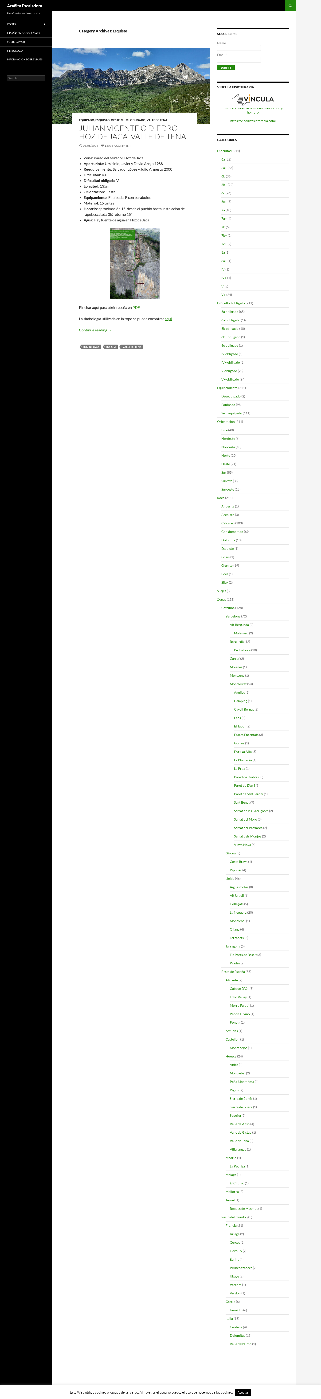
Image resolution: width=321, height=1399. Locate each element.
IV (223, 269)
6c (223, 193)
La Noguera (238, 912)
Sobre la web (16, 41)
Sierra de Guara (241, 1107)
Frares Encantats (246, 735)
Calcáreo (228, 523)
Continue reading (95, 330)
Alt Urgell (237, 895)
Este (224, 430)
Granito (227, 565)
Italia (229, 1318)
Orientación (226, 422)
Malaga (231, 1175)
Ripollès (236, 870)
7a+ (224, 218)
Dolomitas (237, 1335)
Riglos (234, 1090)
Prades (235, 963)
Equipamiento (227, 388)
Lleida (230, 878)
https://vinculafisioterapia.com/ (253, 121)
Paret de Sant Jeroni (248, 794)
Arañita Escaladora (24, 5)
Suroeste (227, 489)
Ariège (234, 1234)
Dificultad (224, 151)
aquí (168, 318)
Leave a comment (118, 145)
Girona (231, 853)
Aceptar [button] (243, 1392)
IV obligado (229, 354)
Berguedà (237, 642)
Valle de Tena (157, 120)
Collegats (236, 904)
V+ (123, 120)
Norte (225, 455)
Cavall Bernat (244, 709)
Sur (223, 472)
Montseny (237, 675)
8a (223, 252)
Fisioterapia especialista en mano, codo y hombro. (253, 110)
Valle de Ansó (240, 1124)
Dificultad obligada (231, 303)
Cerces (235, 1242)
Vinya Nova (242, 845)
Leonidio (236, 1310)
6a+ (224, 168)
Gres (224, 574)
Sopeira (235, 1115)
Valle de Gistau (240, 1132)
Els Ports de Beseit (243, 955)
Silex (224, 582)
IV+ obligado (230, 362)
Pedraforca (242, 650)
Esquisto (102, 120)
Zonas (221, 599)
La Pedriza (237, 1166)
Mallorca (232, 1192)
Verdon (235, 1293)
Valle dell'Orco (240, 1344)
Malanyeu (241, 633)
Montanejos (238, 1048)
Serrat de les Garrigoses (251, 811)
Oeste (115, 120)
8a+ (224, 261)
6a (223, 159)
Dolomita (228, 540)
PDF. (136, 307)
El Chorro (237, 1183)
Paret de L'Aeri (244, 785)
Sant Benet (242, 802)
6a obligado (229, 312)
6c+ (224, 202)
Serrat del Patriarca (248, 828)
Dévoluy (236, 1251)
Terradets (237, 938)
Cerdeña (236, 1327)
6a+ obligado (230, 320)
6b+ (224, 185)
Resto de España (233, 972)
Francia (231, 1225)
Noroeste (228, 447)
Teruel (230, 1200)
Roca (220, 498)
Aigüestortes (239, 887)
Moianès (236, 667)
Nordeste (228, 438)
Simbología (15, 50)
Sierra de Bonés (241, 1098)
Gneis (225, 557)
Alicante (232, 980)
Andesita (227, 506)
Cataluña (228, 608)
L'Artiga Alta (243, 752)
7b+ (224, 235)
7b (223, 227)
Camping (240, 701)
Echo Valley (238, 997)
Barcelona (233, 616)
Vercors (235, 1285)
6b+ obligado (230, 337)
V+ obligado (135, 120)
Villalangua (238, 1149)
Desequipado (231, 396)
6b (223, 176)
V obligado (229, 371)
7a (223, 210)
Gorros (239, 743)
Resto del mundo (233, 1217)
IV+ (224, 278)
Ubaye (234, 1276)
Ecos (237, 718)
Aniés (234, 1065)
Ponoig (235, 1022)
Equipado (86, 120)
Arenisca (227, 515)
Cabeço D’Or (239, 988)
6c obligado (229, 345)
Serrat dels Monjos (247, 836)
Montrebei (237, 921)
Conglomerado (232, 532)
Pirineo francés (241, 1268)
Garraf (234, 658)
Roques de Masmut (244, 1208)
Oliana (234, 929)
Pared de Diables (246, 777)
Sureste (226, 481)
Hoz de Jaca (91, 346)
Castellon (232, 1039)
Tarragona (233, 946)
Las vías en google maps (23, 33)
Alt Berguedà (239, 625)
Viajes (221, 591)
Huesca (111, 346)
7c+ (224, 244)
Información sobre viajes (25, 59)
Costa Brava (238, 862)
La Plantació (243, 760)
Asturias (232, 1031)
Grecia (230, 1302)
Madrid (231, 1158)
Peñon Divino (240, 1014)
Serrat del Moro (245, 819)
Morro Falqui (239, 1005)
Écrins (234, 1259)
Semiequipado (231, 413)
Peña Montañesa (242, 1082)
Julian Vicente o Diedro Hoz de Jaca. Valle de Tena (132, 132)
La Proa (239, 768)
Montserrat (238, 684)
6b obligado (230, 328)
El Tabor (240, 726)
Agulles (239, 692)
